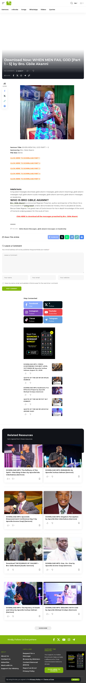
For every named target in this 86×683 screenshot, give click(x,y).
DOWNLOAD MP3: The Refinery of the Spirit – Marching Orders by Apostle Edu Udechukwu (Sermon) (23, 472)
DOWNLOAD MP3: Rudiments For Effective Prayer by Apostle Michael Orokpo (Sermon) (36, 390)
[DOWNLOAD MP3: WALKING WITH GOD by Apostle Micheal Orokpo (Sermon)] (63, 593)
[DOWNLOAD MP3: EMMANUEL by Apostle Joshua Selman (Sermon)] (63, 455)
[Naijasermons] (9, 3)
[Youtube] (53, 312)
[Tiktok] (33, 319)
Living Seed (29, 206)
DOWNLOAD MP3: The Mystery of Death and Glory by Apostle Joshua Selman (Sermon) (23, 610)
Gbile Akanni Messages (28, 229)
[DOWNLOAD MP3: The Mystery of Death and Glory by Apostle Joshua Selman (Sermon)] (23, 593)
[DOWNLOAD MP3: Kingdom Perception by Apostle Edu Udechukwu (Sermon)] (63, 502)
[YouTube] (64, 639)
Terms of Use (49, 679)
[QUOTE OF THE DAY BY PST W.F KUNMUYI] (57, 402)
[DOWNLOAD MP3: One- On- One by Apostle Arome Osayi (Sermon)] (63, 549)
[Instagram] (33, 312)
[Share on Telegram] (25, 75)
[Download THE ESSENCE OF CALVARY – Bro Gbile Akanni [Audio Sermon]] (23, 549)
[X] (53, 304)
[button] (75, 679)
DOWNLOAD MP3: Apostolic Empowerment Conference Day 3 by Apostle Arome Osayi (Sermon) (21, 519)
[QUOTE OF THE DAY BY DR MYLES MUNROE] (57, 381)
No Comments (9, 71)
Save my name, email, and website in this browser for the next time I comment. (31, 283)
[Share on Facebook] (13, 75)
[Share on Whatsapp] (21, 75)
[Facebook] (33, 304)
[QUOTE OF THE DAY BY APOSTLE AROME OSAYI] (57, 412)
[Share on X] (17, 75)
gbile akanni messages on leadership (52, 229)
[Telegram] (53, 319)
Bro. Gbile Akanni (17, 203)
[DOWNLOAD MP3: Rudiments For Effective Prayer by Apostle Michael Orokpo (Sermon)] (57, 391)
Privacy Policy (35, 679)
